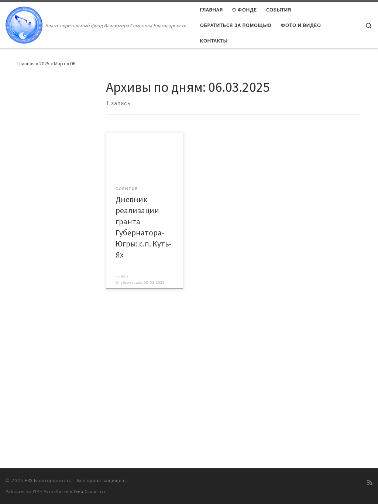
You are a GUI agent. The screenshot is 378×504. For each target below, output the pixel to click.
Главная (26, 63)
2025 (44, 63)
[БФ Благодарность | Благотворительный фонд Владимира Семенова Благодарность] (24, 23)
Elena (123, 276)
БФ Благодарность (48, 480)
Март (60, 63)
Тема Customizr (89, 491)
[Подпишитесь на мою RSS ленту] (369, 482)
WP (36, 491)
